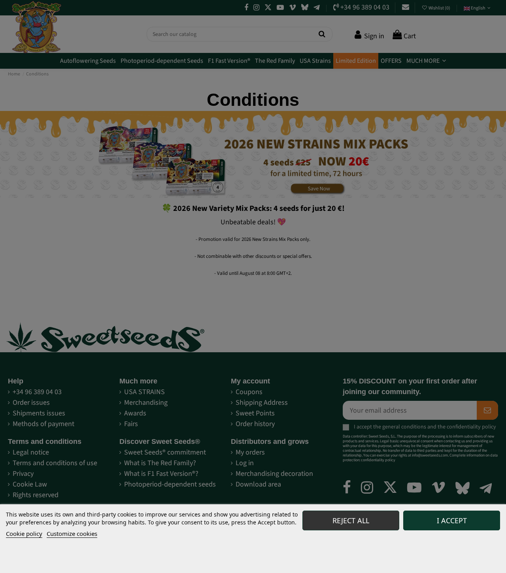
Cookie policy (24, 533)
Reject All (350, 520)
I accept (452, 520)
